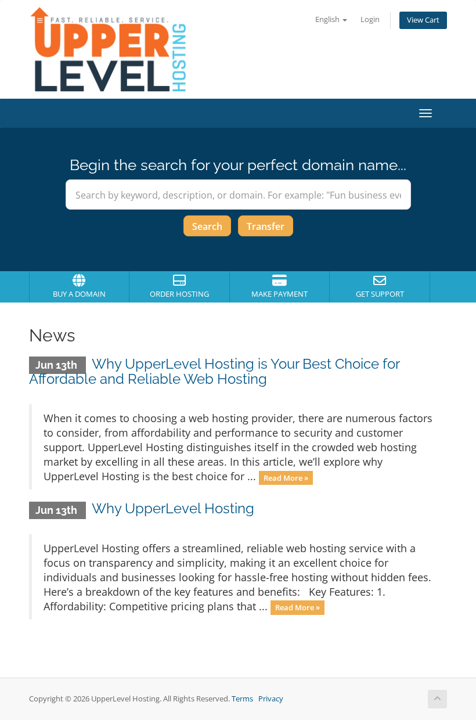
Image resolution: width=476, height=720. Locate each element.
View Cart (423, 20)
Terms (242, 699)
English (328, 19)
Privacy (270, 699)
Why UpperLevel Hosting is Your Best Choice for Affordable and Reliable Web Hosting (214, 371)
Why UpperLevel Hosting (173, 508)
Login (370, 19)
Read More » (286, 477)
